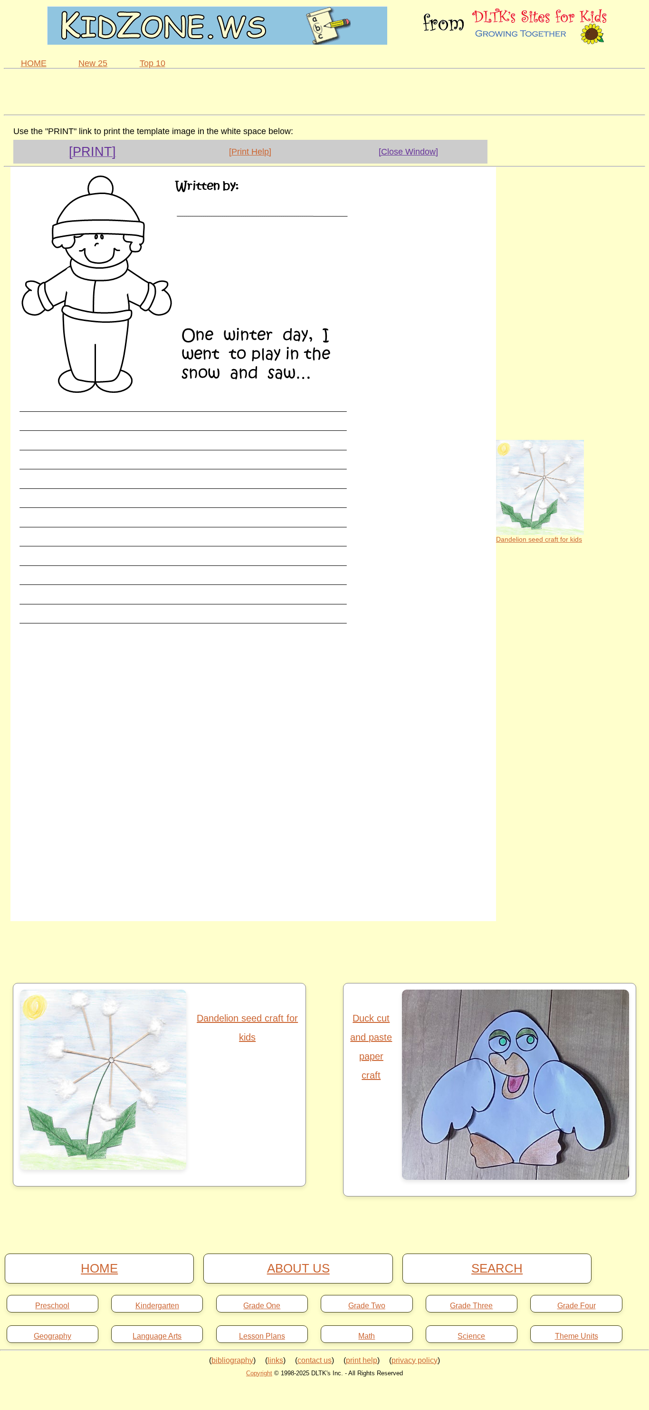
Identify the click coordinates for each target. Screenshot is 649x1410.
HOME (34, 63)
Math (366, 1336)
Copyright (259, 1373)
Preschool (52, 1306)
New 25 (92, 63)
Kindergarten (157, 1306)
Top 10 (152, 63)
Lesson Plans (262, 1336)
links (275, 1360)
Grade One (261, 1306)
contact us (314, 1360)
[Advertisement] (324, 90)
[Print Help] (250, 151)
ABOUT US (298, 1268)
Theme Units (576, 1336)
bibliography (232, 1360)
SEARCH (497, 1268)
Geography (52, 1336)
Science (471, 1336)
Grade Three (471, 1306)
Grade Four (576, 1306)
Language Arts (157, 1336)
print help (361, 1360)
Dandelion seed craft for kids (539, 539)
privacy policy (414, 1360)
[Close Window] (408, 151)
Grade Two (366, 1306)
